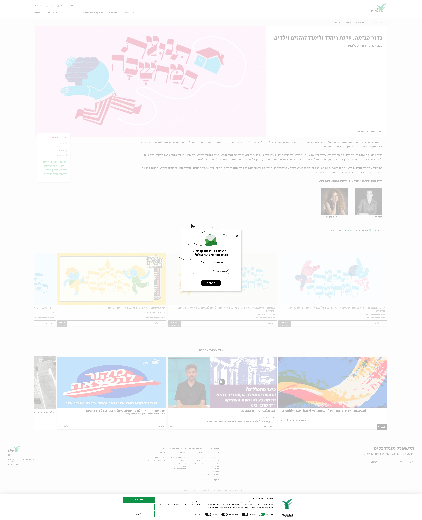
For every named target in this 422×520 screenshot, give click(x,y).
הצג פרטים (197, 514)
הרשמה (211, 283)
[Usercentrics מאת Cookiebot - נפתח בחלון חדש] (287, 515)
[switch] (245, 514)
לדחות (138, 514)
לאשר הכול (139, 500)
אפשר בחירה (138, 507)
